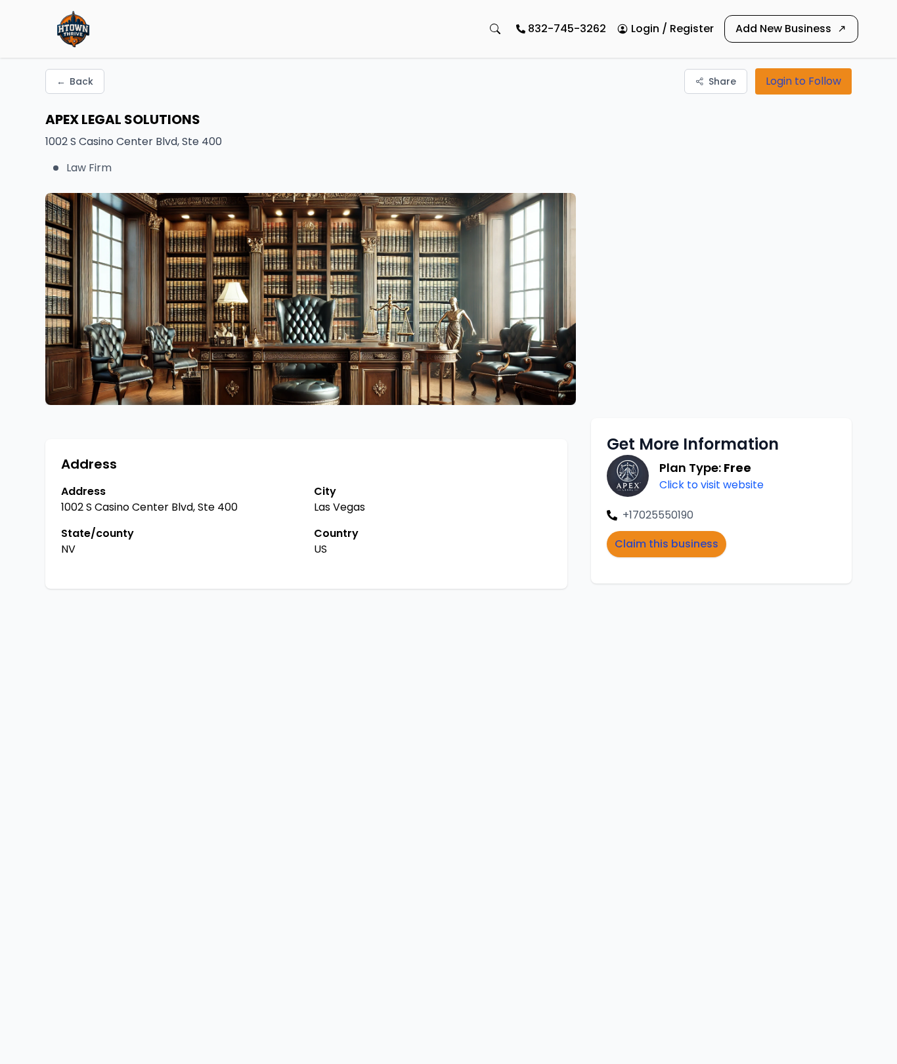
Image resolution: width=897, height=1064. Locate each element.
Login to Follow (803, 81)
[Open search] (495, 28)
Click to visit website (711, 484)
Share (722, 81)
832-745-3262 (567, 28)
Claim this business (666, 543)
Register (692, 28)
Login (645, 28)
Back (74, 81)
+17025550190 (658, 514)
